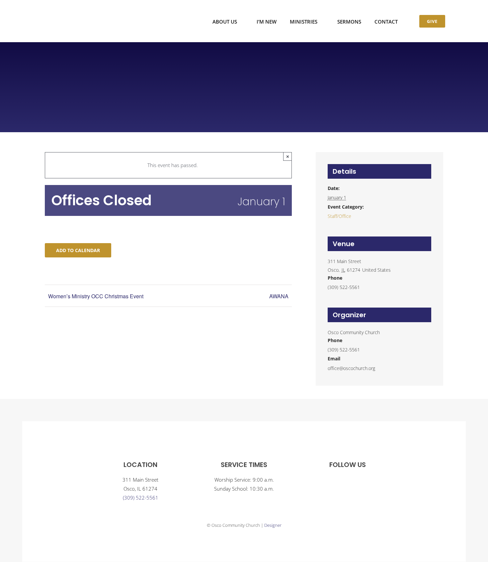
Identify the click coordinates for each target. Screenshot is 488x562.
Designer (273, 525)
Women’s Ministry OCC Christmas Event (95, 296)
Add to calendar (78, 250)
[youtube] (354, 481)
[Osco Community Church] (74, 11)
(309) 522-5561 (140, 497)
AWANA (278, 296)
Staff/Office (339, 216)
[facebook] (341, 481)
